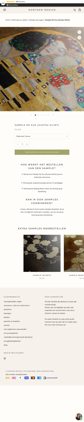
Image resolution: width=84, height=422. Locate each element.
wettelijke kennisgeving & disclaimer (18, 337)
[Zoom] (79, 32)
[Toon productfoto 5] (45, 115)
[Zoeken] (75, 10)
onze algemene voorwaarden (15, 329)
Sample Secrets (42, 275)
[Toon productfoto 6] (48, 115)
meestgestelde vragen (13, 301)
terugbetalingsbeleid (12, 341)
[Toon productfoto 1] (35, 115)
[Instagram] (5, 358)
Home (8, 20)
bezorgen (7, 313)
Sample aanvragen (36, 20)
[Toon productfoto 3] (40, 115)
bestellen (7, 309)
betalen (7, 317)
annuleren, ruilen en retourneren (17, 305)
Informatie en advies (20, 20)
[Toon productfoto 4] (43, 115)
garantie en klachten (12, 321)
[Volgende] (52, 114)
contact (7, 325)
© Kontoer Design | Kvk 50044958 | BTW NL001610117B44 (29, 371)
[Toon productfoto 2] (38, 115)
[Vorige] (31, 114)
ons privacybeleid (11, 333)
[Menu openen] (4, 10)
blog (5, 345)
